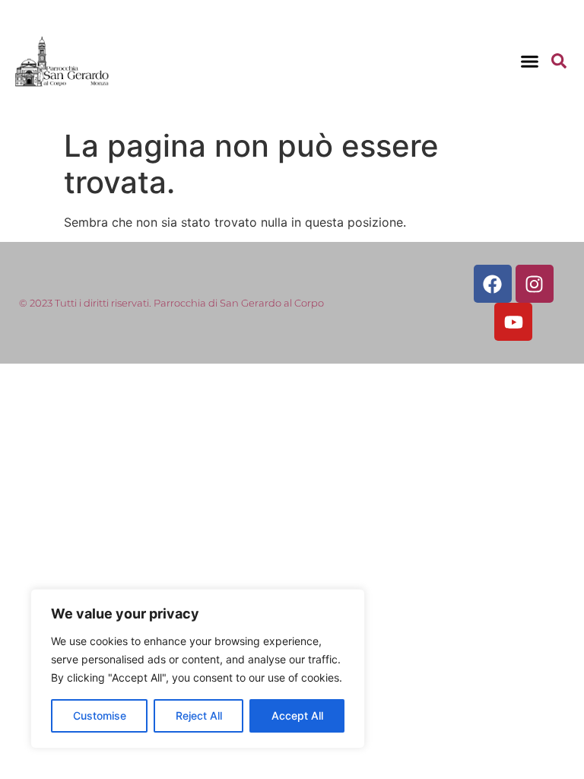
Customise (99, 715)
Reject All (199, 715)
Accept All (297, 715)
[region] (197, 669)
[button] (529, 60)
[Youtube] (513, 322)
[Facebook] (493, 284)
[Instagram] (535, 284)
